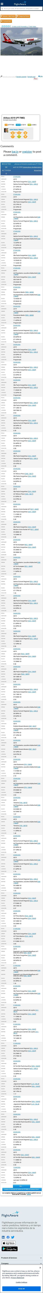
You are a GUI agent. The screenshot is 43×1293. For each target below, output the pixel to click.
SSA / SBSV (27, 953)
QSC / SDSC (25, 1155)
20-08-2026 (16, 1061)
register (27, 151)
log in (15, 151)
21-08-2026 (16, 929)
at (32, 125)
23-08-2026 (16, 702)
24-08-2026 (16, 557)
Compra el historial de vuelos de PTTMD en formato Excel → (22, 1189)
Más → (21, 1186)
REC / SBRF (28, 545)
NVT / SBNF (34, 509)
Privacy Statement (17, 1278)
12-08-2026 (16, 1167)
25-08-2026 (16, 415)
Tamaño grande (21, 77)
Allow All (21, 1289)
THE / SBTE (23, 803)
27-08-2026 (16, 177)
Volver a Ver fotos (9, 16)
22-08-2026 (16, 817)
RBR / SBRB (29, 292)
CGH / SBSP (32, 182)
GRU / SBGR (36, 1066)
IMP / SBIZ (32, 726)
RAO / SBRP (25, 654)
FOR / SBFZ (28, 916)
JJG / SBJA (35, 1084)
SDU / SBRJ (33, 184)
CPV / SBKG (28, 764)
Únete (29, 1194)
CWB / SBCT (29, 474)
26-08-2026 (16, 306)
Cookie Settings (21, 1282)
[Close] (40, 1267)
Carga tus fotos (24, 16)
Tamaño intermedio (9, 77)
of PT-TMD (9, 125)
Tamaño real (31, 77)
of (21, 125)
